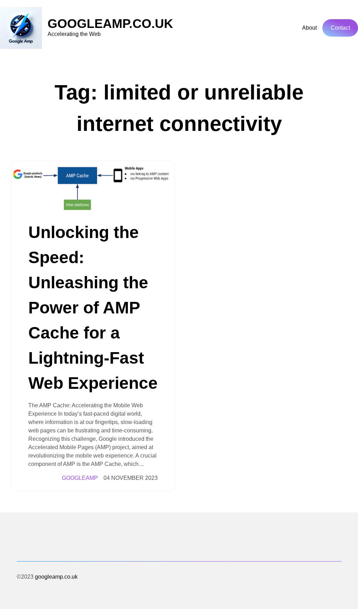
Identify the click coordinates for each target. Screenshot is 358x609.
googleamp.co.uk (110, 23)
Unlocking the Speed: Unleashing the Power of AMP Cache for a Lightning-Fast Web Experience (93, 307)
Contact (340, 28)
